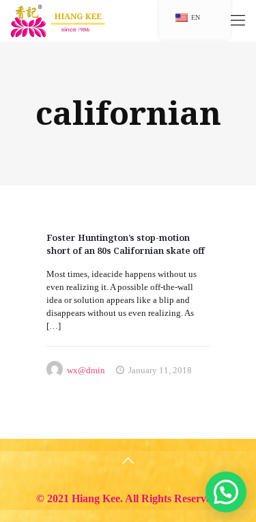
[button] (225, 492)
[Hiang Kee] (58, 20)
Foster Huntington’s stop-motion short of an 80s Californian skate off (125, 244)
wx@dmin (86, 370)
